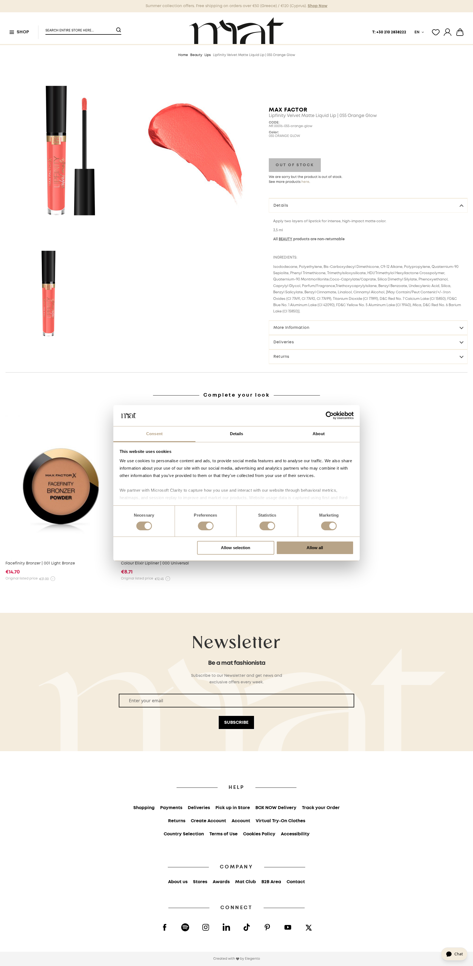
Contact (296, 882)
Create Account (208, 821)
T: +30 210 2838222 (389, 32)
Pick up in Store (232, 808)
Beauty (196, 55)
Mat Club (245, 882)
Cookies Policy (259, 834)
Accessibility (295, 834)
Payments (171, 808)
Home (183, 55)
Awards (221, 882)
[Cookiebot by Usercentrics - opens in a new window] (330, 415)
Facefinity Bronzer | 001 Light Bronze (40, 563)
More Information (291, 327)
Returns (281, 356)
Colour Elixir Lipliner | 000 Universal (155, 563)
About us (178, 882)
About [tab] (319, 433)
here (305, 181)
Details (280, 205)
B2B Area (271, 882)
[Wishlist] (436, 32)
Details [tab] (236, 433)
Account (241, 821)
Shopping (144, 808)
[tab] (368, 205)
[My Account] (447, 32)
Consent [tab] (154, 433)
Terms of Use (223, 834)
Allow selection (235, 547)
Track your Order (321, 808)
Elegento (252, 958)
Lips (207, 55)
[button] (80, 28)
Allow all (315, 547)
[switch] (206, 526)
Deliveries (283, 342)
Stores (200, 882)
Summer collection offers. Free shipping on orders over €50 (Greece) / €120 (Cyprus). (236, 6)
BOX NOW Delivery (275, 808)
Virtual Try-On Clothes (280, 821)
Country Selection (184, 834)
